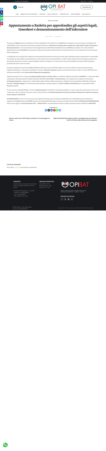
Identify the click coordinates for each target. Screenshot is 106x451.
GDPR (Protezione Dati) (88, 208)
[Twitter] (65, 199)
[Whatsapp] (57, 110)
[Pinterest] (54, 110)
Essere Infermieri (75, 14)
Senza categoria (53, 20)
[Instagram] (72, 199)
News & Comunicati (52, 14)
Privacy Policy (61, 208)
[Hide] (0, 26)
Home (17, 14)
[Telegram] (60, 110)
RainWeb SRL (24, 209)
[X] (49, 110)
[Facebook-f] (62, 199)
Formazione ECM (64, 14)
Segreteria (42, 14)
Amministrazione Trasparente (29, 14)
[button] (20, 1)
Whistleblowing (78, 208)
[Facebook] (46, 110)
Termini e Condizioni (69, 208)
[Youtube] (68, 199)
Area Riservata (86, 14)
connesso (17, 167)
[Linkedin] (51, 110)
